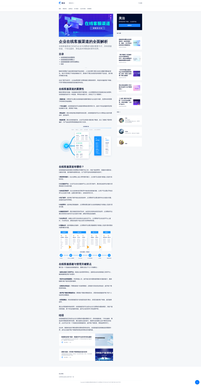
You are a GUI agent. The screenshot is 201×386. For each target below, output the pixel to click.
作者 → (118, 112)
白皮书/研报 (83, 8)
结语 (62, 64)
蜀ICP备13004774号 (116, 382)
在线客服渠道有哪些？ (68, 59)
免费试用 (129, 25)
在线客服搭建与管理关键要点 (70, 62)
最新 (60, 8)
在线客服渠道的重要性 (68, 57)
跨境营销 (89, 8)
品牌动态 (70, 8)
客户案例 (76, 8)
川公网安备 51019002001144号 (104, 382)
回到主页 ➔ (71, 3)
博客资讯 (65, 8)
